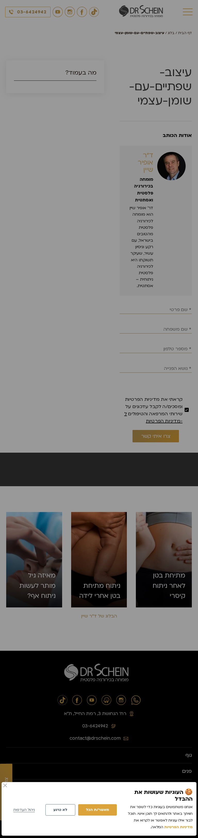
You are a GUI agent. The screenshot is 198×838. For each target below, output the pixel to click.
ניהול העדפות (24, 809)
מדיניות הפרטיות (178, 827)
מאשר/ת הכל (97, 809)
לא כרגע (60, 809)
